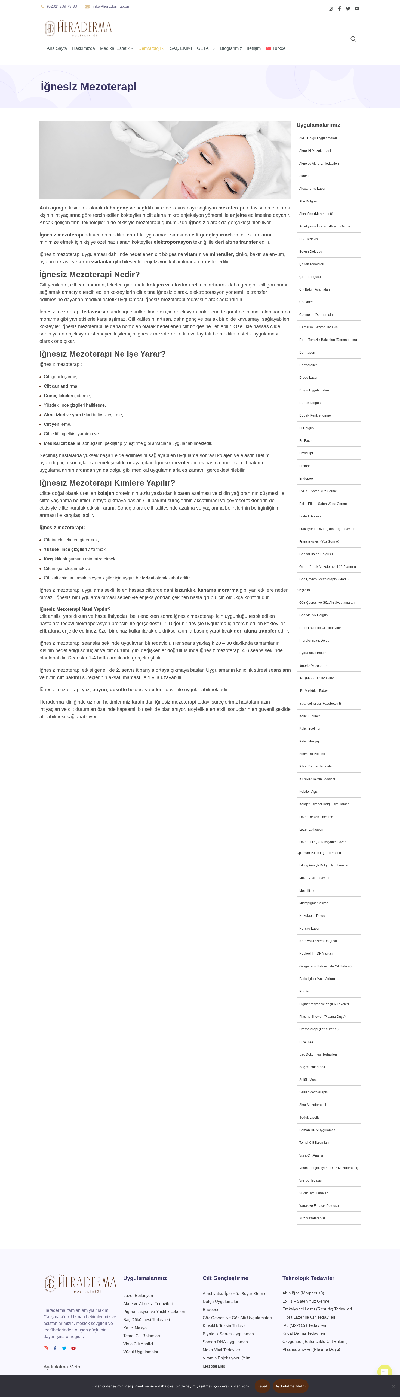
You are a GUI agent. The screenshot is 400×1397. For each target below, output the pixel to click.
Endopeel (306, 478)
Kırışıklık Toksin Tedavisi (317, 779)
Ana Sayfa (57, 48)
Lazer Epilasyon (311, 829)
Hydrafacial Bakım (312, 653)
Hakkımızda (83, 48)
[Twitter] (348, 8)
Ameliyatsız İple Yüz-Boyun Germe (324, 226)
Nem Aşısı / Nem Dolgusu (318, 941)
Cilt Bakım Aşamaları (314, 289)
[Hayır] (393, 1386)
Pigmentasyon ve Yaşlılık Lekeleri (324, 1004)
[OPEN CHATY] (384, 1372)
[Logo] (78, 28)
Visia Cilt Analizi (311, 1155)
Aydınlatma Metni (62, 1367)
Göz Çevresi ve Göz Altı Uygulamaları (327, 603)
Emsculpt (306, 453)
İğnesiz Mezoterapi (313, 666)
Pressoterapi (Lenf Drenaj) (319, 1029)
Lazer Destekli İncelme (316, 817)
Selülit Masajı (309, 1080)
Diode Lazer (308, 378)
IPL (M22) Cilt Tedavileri (317, 678)
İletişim (254, 48)
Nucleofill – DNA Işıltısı (316, 953)
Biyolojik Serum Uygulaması (229, 1333)
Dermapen (307, 352)
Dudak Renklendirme (315, 415)
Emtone (305, 466)
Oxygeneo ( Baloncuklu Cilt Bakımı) (325, 966)
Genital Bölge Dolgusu (316, 554)
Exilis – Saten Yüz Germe (318, 491)
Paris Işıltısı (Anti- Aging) (317, 979)
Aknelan (305, 176)
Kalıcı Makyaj (309, 741)
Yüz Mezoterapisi (312, 1218)
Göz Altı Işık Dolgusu (314, 615)
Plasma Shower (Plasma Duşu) (322, 1017)
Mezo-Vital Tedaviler (314, 878)
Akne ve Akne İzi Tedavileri (319, 163)
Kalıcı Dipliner (309, 716)
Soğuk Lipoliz (309, 1118)
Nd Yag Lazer (309, 928)
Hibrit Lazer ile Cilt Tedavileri (320, 628)
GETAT (204, 48)
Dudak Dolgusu (310, 403)
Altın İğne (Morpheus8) (316, 214)
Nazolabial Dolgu (312, 916)
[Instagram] (330, 8)
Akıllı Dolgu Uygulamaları (318, 138)
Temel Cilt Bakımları (314, 1143)
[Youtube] (357, 8)
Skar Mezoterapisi (312, 1105)
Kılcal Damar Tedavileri (316, 766)
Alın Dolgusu (308, 201)
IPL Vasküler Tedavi (313, 691)
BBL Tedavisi (309, 239)
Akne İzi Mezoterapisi (315, 151)
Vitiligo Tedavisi (310, 1180)
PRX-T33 (306, 1042)
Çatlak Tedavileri (311, 264)
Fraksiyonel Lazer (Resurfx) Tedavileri (327, 529)
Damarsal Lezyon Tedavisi (319, 327)
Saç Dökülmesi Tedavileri (318, 1054)
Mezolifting (307, 891)
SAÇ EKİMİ (181, 48)
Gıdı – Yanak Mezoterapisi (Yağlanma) (327, 567)
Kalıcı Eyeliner (310, 728)
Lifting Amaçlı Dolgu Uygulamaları (324, 865)
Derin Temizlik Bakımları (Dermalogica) (328, 340)
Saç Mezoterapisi (312, 1067)
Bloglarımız (231, 48)
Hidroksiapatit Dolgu (314, 640)
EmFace (305, 441)
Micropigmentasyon (313, 903)
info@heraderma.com (111, 6)
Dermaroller (308, 365)
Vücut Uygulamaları (313, 1193)
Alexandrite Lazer (312, 188)
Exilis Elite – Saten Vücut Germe (323, 504)
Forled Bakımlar (311, 516)
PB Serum (306, 991)
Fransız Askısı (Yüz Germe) (319, 542)
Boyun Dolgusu (310, 252)
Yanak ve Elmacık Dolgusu (319, 1206)
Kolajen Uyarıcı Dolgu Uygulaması (324, 804)
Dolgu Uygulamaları (314, 390)
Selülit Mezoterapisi (313, 1092)
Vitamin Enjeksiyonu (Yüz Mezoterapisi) (328, 1168)
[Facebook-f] (339, 8)
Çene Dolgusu (310, 277)
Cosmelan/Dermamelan (317, 315)
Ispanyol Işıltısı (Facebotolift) (320, 703)
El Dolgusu (307, 428)
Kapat (262, 1386)
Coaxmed (306, 302)
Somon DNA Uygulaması (317, 1130)
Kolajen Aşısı (308, 792)
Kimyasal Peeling (312, 754)
